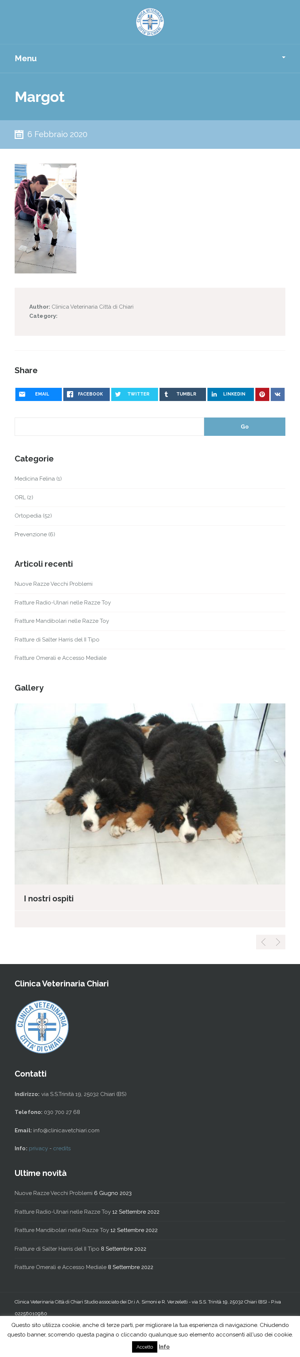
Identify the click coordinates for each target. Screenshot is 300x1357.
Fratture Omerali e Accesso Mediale (60, 658)
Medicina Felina (35, 478)
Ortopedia (28, 515)
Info (164, 1346)
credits (62, 1148)
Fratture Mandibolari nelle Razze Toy (62, 621)
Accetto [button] (144, 1347)
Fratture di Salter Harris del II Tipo (57, 639)
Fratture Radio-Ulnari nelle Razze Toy (63, 602)
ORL (20, 497)
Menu (26, 58)
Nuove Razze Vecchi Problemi (54, 584)
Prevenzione (31, 534)
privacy (39, 1148)
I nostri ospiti (49, 898)
